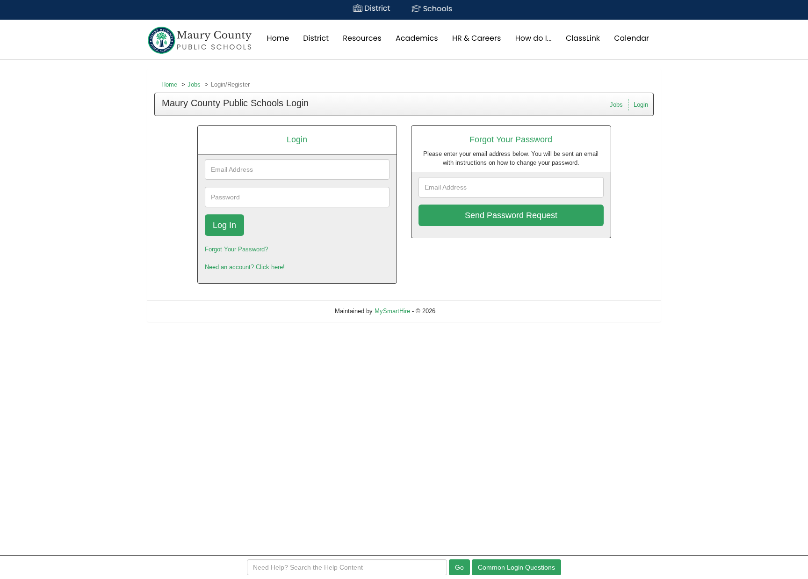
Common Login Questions (516, 567)
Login (641, 104)
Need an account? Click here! (245, 267)
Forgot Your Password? (236, 249)
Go (459, 567)
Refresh (462, 311)
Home (169, 84)
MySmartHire (392, 311)
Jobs (194, 84)
